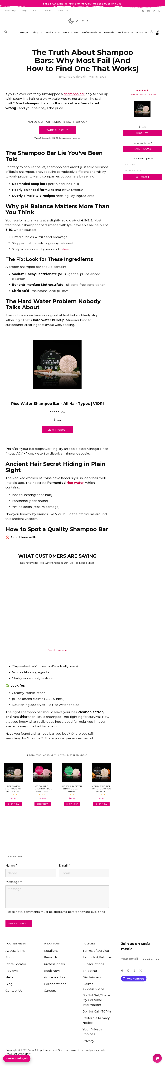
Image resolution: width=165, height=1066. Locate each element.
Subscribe (151, 958)
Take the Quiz (142, 149)
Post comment (18, 923)
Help (9, 977)
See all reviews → (57, 650)
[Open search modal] (6, 32)
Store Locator (15, 964)
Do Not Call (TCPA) (96, 1011)
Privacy (88, 1041)
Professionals (54, 964)
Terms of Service (95, 951)
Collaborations (55, 984)
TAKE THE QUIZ (57, 130)
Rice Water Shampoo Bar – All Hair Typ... (142, 122)
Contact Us (13, 990)
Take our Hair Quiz (17, 1058)
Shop (9, 957)
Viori (31, 1050)
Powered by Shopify (18, 1053)
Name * (11, 865)
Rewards (51, 957)
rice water (75, 483)
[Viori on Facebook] (143, 11)
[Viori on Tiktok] (153, 11)
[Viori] (82, 21)
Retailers (51, 951)
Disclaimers (91, 977)
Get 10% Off (143, 177)
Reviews (12, 971)
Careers (50, 990)
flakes (64, 249)
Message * (13, 882)
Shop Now (142, 133)
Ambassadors (55, 977)
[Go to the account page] (152, 32)
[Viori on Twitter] (159, 11)
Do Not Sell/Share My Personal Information (96, 1000)
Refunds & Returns (97, 957)
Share (14, 818)
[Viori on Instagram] (148, 11)
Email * (64, 865)
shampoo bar (74, 94)
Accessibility (15, 951)
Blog (9, 984)
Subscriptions (93, 964)
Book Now (52, 971)
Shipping (89, 971)
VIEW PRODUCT (57, 430)
